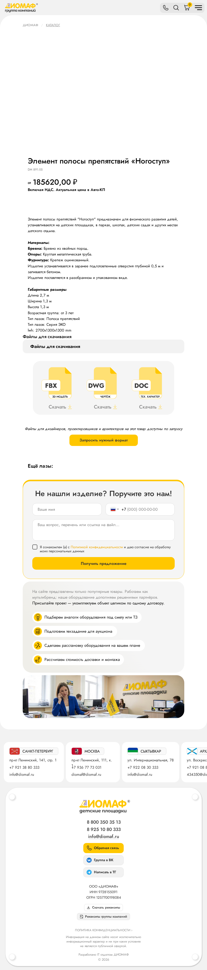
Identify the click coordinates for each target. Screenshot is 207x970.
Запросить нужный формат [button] (104, 440)
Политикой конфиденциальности (97, 546)
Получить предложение (103, 563)
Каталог (53, 25)
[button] (103, 916)
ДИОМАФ (30, 25)
